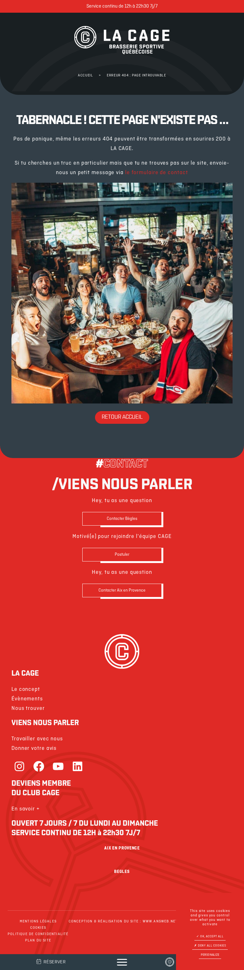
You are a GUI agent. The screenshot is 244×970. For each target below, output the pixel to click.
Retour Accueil (122, 417)
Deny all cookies (211, 946)
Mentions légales (38, 921)
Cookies (38, 928)
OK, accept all (211, 936)
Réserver (55, 962)
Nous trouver (28, 708)
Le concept (25, 689)
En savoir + (25, 809)
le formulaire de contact (156, 172)
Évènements (27, 699)
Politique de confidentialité (38, 934)
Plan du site (38, 940)
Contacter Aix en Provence (122, 590)
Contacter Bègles (122, 518)
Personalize (210, 955)
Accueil (85, 75)
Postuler (122, 554)
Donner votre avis (34, 748)
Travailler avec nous (37, 739)
